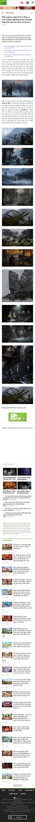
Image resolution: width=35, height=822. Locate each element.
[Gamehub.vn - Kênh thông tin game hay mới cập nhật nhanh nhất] (3, 2)
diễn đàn (22, 532)
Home (3, 790)
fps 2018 (27, 532)
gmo (20, 523)
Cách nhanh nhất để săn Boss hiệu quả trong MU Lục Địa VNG (21, 728)
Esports (23, 793)
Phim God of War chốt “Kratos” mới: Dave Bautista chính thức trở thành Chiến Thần (16, 504)
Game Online (13, 793)
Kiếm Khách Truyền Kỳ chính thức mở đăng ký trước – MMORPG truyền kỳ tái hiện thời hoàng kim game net (9, 492)
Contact (18, 817)
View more (17, 785)
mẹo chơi (25, 530)
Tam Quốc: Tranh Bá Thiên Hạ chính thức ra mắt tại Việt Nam (22, 546)
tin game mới (6, 530)
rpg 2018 (16, 533)
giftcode (9, 523)
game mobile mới (21, 525)
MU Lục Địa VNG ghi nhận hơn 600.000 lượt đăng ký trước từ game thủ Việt (21, 765)
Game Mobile (29, 790)
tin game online (14, 530)
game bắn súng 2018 (8, 533)
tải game (24, 523)
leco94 (4, 25)
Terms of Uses (15, 813)
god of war (19, 528)
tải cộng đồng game (14, 532)
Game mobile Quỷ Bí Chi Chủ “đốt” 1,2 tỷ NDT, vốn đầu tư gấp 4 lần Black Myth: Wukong (10, 478)
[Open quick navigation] (32, 12)
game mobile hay (19, 526)
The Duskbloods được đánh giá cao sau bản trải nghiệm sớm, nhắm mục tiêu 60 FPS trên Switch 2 (17, 497)
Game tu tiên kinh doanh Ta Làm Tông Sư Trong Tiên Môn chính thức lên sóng (22, 644)
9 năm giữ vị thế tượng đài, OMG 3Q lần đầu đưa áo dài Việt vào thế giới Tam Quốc (17, 514)
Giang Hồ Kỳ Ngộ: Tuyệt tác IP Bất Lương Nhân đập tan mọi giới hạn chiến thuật (22, 581)
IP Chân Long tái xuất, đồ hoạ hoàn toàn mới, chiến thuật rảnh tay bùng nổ (21, 693)
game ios (13, 525)
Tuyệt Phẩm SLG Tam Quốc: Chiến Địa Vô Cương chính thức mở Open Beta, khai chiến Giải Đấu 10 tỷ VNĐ (16, 632)
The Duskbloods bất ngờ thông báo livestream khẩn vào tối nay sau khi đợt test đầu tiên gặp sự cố (24, 478)
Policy (22, 813)
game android (11, 526)
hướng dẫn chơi (27, 528)
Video (20, 790)
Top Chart (11, 790)
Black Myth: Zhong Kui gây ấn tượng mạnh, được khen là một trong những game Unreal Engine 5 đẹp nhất (24, 492)
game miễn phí (12, 528)
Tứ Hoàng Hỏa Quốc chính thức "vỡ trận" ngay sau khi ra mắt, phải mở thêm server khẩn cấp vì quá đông (16, 657)
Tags (4, 523)
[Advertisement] (17, 445)
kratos (20, 530)
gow (30, 532)
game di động (15, 523)
